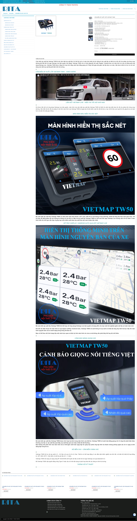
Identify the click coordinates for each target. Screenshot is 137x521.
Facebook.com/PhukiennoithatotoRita (92, 514)
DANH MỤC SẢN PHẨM (103, 8)
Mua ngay (114, 54)
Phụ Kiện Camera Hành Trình (11, 38)
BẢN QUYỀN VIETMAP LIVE (8, 42)
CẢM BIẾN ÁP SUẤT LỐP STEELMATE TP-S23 (101, 486)
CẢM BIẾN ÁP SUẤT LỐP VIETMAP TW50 (55, 486)
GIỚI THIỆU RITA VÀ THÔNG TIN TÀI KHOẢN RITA (56, 509)
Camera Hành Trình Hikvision (11, 33)
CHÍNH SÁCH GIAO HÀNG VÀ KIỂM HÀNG (54, 504)
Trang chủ (5, 13)
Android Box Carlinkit (9, 22)
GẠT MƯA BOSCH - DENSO (8, 51)
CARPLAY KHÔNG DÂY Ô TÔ (9, 40)
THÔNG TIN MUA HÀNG (115, 8)
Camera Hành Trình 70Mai (10, 31)
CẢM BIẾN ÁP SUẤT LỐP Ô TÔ (21, 13)
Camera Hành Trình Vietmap (10, 29)
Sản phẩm (11, 13)
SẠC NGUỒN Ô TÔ (7, 53)
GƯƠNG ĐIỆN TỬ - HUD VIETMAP (10, 49)
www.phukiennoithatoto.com (91, 513)
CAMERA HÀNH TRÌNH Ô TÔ (9, 27)
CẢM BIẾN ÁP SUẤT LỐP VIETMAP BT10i (77, 486)
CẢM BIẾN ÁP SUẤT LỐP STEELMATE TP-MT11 (34, 486)
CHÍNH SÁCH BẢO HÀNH (127, 8)
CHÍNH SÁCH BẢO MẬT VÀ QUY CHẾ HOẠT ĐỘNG (56, 507)
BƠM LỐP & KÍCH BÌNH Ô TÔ (9, 44)
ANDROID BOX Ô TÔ (7, 20)
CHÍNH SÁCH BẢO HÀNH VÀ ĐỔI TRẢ (54, 502)
